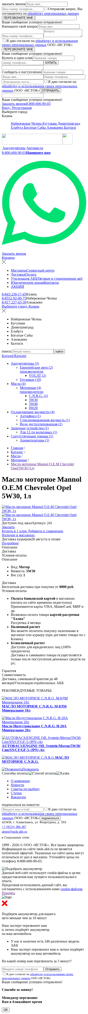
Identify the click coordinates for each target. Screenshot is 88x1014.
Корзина (8, 258)
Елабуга (17, 127)
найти (59, 351)
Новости (17, 785)
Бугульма (50, 123)
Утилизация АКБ (24, 278)
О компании (20, 781)
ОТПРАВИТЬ (50, 90)
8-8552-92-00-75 (14, 298)
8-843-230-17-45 (14, 294)
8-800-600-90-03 (38, 104)
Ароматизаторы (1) (34, 440)
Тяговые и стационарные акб (59, 278)
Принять (8, 893)
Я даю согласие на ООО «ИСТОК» (40, 43)
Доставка (18, 274)
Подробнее (10, 543)
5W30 (33, 400)
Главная (17, 448)
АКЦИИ (17, 286)
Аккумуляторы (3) (25, 363)
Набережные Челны (26, 123)
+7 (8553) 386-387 (14, 827)
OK (6, 1010)
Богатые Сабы (35, 127)
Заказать (8, 527)
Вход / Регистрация (17, 108)
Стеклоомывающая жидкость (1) (45, 420)
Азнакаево (55, 127)
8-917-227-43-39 (14, 302)
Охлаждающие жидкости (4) (32, 412)
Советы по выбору (25, 789)
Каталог (8, 356)
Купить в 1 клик (15, 531)
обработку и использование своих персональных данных (40, 43)
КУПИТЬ (51, 62)
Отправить (52, 969)
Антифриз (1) (30, 416)
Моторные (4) (30, 388)
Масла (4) (18, 384)
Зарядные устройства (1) (30, 428)
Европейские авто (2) (36, 367)
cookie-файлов (71, 889)
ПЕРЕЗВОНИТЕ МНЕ (18, 18)
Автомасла (34, 148)
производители (31, 371)
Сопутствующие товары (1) (32, 436)
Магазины (19, 270)
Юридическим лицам (27, 282)
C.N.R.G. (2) (38, 396)
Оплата (30, 274)
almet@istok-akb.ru (14, 831)
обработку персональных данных (53, 13)
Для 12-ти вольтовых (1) (38, 432)
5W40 (33, 404)
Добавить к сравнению (45, 531)
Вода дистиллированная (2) (41, 424)
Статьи (16, 793)
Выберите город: (20, 306)
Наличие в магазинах (18, 535)
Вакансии (18, 797)
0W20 (33, 408)
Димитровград (69, 123)
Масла (16, 456)
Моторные (19, 460)
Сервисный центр (40, 270)
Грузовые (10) (30, 380)
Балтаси (70, 127)
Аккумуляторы (13, 148)
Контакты (51, 282)
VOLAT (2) (37, 375)
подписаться (50, 818)
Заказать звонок (14, 104)
